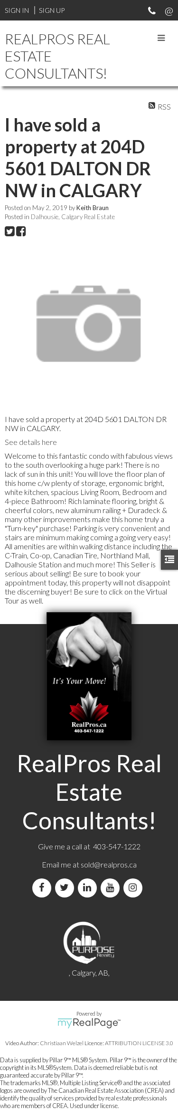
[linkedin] (89, 887)
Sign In (17, 10)
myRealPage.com (89, 1023)
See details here (31, 441)
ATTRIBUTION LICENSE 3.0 (139, 1043)
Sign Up (52, 10)
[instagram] (134, 887)
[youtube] (112, 887)
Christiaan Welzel (62, 1043)
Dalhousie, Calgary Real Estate (73, 217)
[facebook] (43, 887)
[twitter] (66, 887)
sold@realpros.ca (109, 864)
